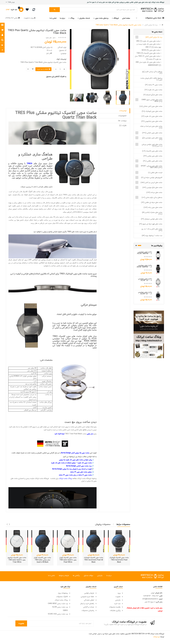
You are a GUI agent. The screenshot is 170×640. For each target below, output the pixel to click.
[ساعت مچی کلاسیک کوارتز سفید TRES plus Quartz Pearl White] (68, 541)
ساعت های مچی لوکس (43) (152, 156)
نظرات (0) (123, 125)
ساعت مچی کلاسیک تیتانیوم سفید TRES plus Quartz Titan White (17, 559)
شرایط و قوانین (89, 593)
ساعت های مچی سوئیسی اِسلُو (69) (152, 139)
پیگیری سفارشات (115, 610)
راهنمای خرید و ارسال (87, 603)
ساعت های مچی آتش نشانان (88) (150, 106)
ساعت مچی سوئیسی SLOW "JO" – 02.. (145, 293)
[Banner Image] (149, 334)
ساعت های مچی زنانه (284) (153, 207)
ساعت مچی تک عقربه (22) (153, 89)
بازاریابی (99, 575)
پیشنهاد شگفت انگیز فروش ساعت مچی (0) (151, 79)
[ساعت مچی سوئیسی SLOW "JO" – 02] (158, 296)
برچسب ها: (122, 120)
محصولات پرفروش (102, 524)
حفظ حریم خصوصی (87, 596)
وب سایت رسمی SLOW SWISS (60, 609)
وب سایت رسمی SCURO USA (58, 614)
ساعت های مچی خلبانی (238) (152, 133)
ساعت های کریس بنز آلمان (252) (151, 182)
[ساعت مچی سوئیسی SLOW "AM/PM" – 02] (158, 269)
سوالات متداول (88, 575)
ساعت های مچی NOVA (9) (151, 50)
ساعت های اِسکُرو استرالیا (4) (152, 94)
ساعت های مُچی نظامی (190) (152, 161)
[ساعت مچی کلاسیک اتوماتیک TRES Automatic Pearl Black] (119, 541)
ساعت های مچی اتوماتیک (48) (152, 111)
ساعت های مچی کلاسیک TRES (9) (148, 53)
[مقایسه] (33, 10)
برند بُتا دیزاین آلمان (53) (153, 37)
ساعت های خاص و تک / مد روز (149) (151, 230)
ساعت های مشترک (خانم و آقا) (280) (152, 213)
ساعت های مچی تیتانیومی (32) (151, 121)
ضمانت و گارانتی (88, 607)
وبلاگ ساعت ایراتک (61, 600)
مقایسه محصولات (115, 607)
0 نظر (54, 38)
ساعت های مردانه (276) (154, 192)
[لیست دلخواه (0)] (26, 10)
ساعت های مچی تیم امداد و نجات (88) (151, 127)
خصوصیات (122, 115)
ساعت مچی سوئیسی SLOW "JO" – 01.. (145, 279)
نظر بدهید (48, 38)
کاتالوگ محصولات (62, 596)
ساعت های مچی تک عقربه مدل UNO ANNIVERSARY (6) (148, 63)
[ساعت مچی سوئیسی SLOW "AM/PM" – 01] (158, 255)
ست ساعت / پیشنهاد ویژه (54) (152, 235)
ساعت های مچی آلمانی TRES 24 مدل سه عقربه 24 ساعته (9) (148, 57)
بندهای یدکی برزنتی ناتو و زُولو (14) (152, 72)
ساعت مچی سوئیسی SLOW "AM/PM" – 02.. (144, 266)
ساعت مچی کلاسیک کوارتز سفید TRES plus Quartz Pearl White (68, 559)
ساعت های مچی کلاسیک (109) (152, 151)
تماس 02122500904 (11, 18)
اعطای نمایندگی (89, 600)
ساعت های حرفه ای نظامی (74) (151, 202)
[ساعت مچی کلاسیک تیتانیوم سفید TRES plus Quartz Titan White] (17, 541)
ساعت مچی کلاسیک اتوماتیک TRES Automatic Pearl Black (119, 559)
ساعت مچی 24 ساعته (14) (153, 84)
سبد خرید (117, 603)
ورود (32, 18)
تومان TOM (11, 2)
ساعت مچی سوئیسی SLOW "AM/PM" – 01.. (144, 253)
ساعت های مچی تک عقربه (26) (151, 116)
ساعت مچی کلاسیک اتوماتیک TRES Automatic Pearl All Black (93, 559)
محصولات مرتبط (123, 524)
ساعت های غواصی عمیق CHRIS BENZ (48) (152, 100)
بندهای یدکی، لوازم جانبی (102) (152, 197)
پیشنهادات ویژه (63, 593)
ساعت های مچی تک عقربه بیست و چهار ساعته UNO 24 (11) (149, 45)
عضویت (26, 18)
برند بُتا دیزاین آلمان (151, 25)
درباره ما (109, 575)
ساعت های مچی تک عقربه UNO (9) (148, 41)
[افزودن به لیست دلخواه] (33, 69)
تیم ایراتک (156, 636)
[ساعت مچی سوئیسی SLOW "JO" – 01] (158, 282)
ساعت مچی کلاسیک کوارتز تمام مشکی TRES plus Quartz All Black (42, 559)
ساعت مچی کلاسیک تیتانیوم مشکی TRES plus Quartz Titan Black (118, 25)
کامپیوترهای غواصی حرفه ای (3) (151, 177)
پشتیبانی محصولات (88, 610)
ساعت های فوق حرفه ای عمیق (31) (150, 224)
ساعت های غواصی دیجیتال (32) (151, 219)
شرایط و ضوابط (64, 575)
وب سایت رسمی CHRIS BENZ (58, 603)
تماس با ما (51, 575)
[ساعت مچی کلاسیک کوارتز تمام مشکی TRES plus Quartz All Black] (42, 541)
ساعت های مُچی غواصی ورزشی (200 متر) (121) (152, 145)
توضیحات (123, 110)
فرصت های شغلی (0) (155, 172)
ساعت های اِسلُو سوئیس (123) (152, 187)
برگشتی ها (76, 575)
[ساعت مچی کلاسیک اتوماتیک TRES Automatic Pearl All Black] (94, 541)
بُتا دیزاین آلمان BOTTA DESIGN (41, 47)
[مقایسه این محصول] (28, 69)
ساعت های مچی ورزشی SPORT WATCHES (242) (151, 167)
